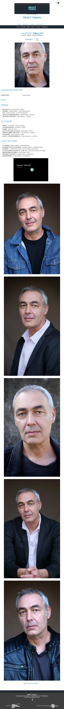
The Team (25, 24)
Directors (38, 26)
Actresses (23, 26)
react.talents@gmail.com (32, 697)
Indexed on (8, 705)
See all (30, 683)
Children (28, 26)
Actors (18, 26)
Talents (32, 24)
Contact (29, 39)
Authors (33, 26)
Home (19, 24)
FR (56, 2)
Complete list (44, 26)
